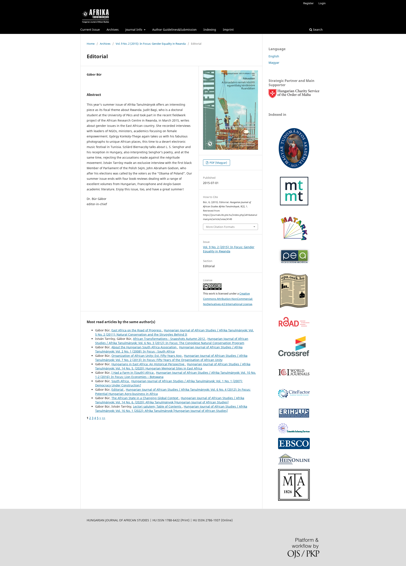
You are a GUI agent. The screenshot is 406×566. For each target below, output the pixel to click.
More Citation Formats (220, 227)
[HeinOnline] (294, 448)
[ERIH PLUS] (294, 417)
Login (322, 3)
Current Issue (90, 30)
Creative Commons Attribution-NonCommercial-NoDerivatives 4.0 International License (228, 299)
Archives (113, 30)
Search (317, 30)
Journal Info (134, 30)
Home (91, 44)
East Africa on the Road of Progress (136, 330)
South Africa (120, 381)
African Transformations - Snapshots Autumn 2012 (169, 339)
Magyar (274, 63)
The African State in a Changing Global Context (145, 398)
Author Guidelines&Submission (174, 30)
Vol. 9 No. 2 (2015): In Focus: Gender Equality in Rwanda (151, 44)
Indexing (209, 30)
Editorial (117, 389)
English (274, 56)
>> (103, 418)
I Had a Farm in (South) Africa (132, 373)
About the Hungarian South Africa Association (144, 347)
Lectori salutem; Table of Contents (157, 406)
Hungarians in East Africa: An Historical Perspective (148, 364)
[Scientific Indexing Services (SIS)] (294, 432)
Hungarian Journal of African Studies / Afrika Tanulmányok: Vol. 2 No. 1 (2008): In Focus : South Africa (169, 349)
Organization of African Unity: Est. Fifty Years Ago (146, 356)
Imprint (228, 30)
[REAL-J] (294, 500)
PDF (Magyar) (218, 163)
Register (308, 3)
